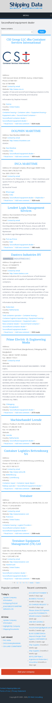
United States (14, 107)
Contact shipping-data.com (10, 688)
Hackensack (10, 564)
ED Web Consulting (35, 697)
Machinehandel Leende (26, 420)
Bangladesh (14, 407)
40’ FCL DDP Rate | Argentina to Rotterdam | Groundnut (38, 659)
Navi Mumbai (11, 148)
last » (38, 583)
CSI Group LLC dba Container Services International (26, 40)
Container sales (24, 112)
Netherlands (14, 310)
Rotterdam (10, 307)
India (11, 151)
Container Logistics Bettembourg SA (26, 452)
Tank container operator (12, 315)
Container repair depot (25, 483)
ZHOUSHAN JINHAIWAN (11, 643)
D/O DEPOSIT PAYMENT (38, 593)
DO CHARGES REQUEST (38, 604)
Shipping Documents (11, 629)
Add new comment (22, 123)
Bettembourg (11, 475)
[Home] (26, 8)
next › (32, 583)
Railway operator (9, 486)
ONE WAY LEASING (36, 622)
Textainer (26, 496)
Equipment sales (9, 115)
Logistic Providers (24, 525)
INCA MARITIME (26, 164)
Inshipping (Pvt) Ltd (10, 603)
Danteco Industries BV (26, 255)
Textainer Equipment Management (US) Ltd (26, 542)
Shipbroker (39, 197)
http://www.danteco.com (19, 273)
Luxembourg (14, 477)
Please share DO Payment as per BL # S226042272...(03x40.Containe (39, 613)
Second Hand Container (26, 115)
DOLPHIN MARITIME (26, 131)
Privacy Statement (19, 691)
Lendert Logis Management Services (26, 209)
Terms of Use (5, 691)
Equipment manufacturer (12, 321)
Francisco (9, 517)
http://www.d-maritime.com (20, 140)
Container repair (9, 483)
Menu (26, 15)
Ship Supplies (34, 645)
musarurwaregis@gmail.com (40, 627)
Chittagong (10, 404)
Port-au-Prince (11, 239)
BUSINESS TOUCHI (36, 599)
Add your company (26, 672)
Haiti (11, 242)
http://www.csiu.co (17, 89)
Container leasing (9, 112)
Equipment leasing (38, 112)
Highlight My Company (11, 626)
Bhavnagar (10, 192)
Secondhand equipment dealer (15, 121)
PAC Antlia (7, 640)
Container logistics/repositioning (15, 318)
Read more (8, 123)
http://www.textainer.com (19, 514)
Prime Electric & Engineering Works (26, 340)
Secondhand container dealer (14, 118)
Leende (9, 435)
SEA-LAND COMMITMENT (12, 646)
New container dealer (11, 324)
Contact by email (13, 86)
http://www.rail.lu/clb (17, 472)
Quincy (8, 104)
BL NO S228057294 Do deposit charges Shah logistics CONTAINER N (37, 636)
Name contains (7, 28)
